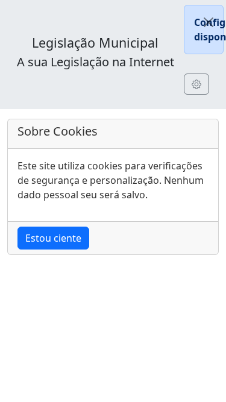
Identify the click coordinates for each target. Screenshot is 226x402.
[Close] (208, 22)
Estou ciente (53, 238)
